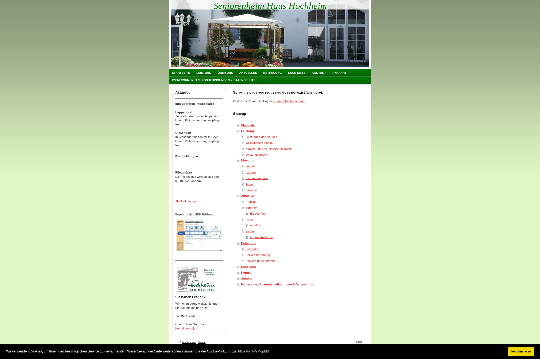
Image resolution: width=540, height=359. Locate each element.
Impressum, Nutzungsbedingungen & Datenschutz (277, 284)
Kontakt (246, 272)
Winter (250, 231)
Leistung (247, 131)
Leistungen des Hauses (261, 136)
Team (249, 184)
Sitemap (202, 342)
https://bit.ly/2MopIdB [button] (253, 351)
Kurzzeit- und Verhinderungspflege (269, 148)
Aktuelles (248, 196)
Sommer (251, 207)
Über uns (247, 160)
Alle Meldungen (185, 201)
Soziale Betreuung (258, 255)
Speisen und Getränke (260, 260)
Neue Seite (248, 266)
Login (359, 341)
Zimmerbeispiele (257, 178)
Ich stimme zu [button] (521, 351)
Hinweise (252, 190)
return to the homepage (289, 101)
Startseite (248, 125)
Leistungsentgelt (256, 154)
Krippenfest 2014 (261, 237)
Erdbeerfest (258, 213)
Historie (251, 172)
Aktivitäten (252, 249)
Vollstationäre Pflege (259, 142)
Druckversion (189, 342)
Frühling (251, 201)
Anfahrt (246, 278)
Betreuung (248, 243)
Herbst (250, 219)
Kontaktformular (185, 328)
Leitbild (250, 166)
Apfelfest (256, 225)
